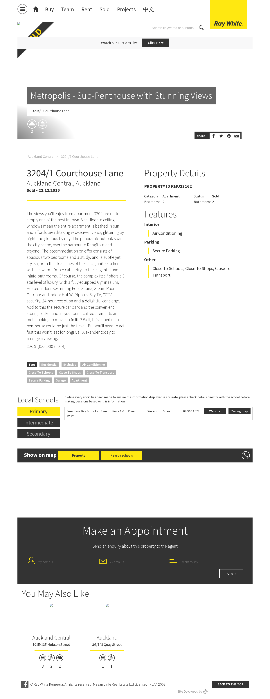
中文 (148, 9)
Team (67, 9)
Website (214, 411)
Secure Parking (39, 380)
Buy (49, 9)
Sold (105, 9)
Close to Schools (41, 372)
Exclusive (69, 364)
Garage (61, 380)
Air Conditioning (93, 364)
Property (78, 455)
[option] (135, 102)
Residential (49, 364)
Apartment (79, 380)
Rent (86, 9)
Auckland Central (41, 156)
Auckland (107, 637)
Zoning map (239, 411)
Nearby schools (122, 455)
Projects (126, 9)
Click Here (156, 42)
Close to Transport (100, 372)
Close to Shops (70, 372)
